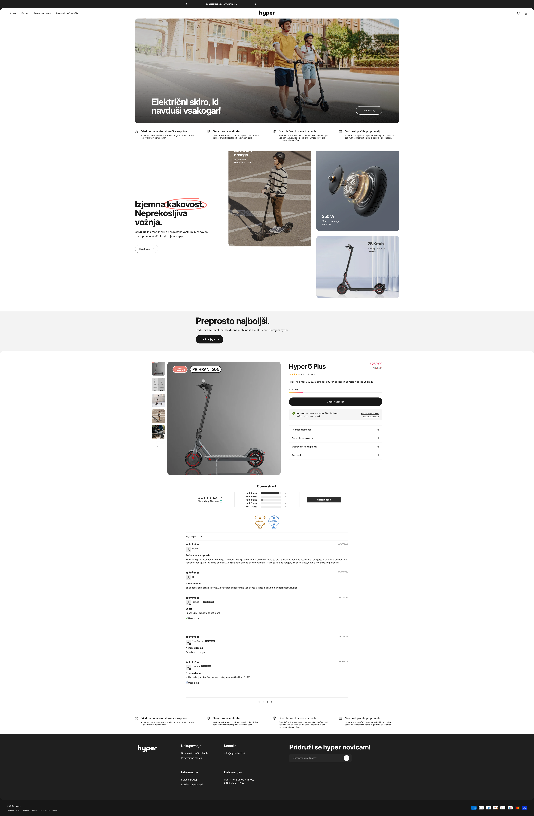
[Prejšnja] (187, 4)
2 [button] (263, 702)
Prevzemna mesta (191, 757)
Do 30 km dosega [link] (243, 152)
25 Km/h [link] (376, 243)
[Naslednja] (255, 4)
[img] (192, 544)
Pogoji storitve (45, 810)
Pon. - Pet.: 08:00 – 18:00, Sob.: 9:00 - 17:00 (239, 781)
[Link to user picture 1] (192, 623)
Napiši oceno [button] (324, 499)
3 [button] (268, 702)
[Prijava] (346, 758)
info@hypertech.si (234, 753)
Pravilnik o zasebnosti (30, 810)
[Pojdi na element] (158, 368)
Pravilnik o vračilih (13, 810)
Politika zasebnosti (192, 784)
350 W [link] (328, 216)
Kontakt (55, 810)
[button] (251, 493)
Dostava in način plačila (194, 753)
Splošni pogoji (189, 779)
